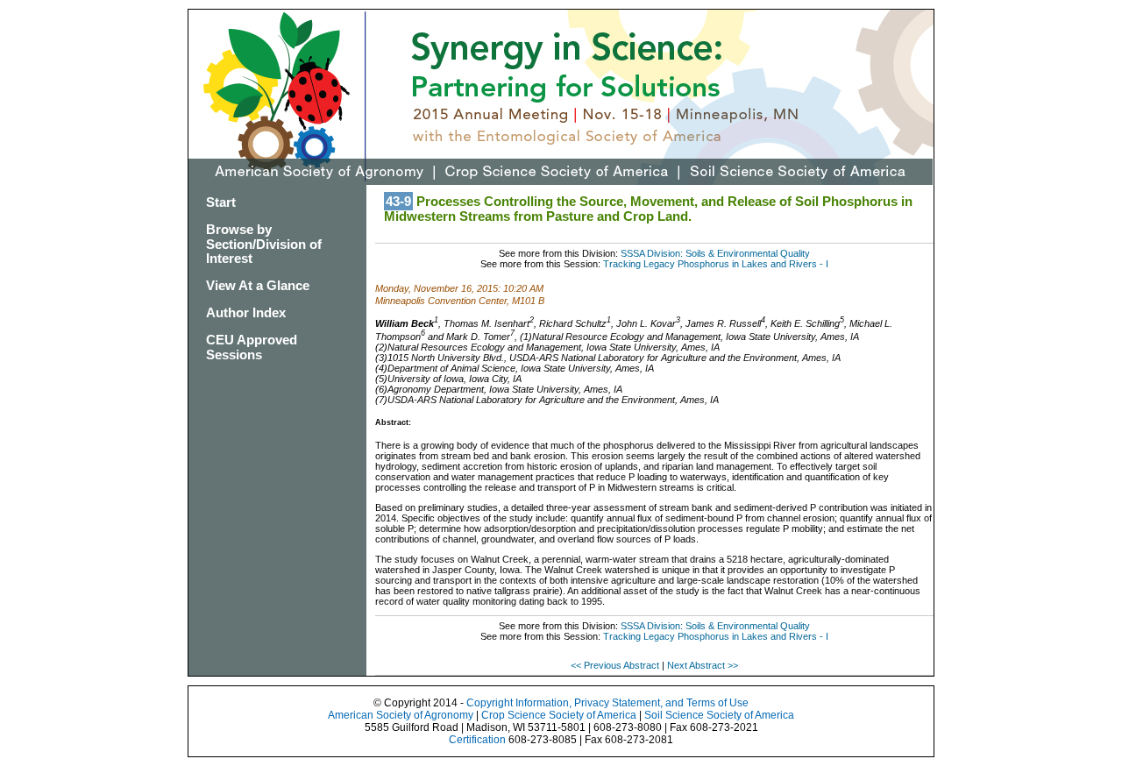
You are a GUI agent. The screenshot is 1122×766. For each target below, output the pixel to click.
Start (221, 202)
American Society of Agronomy (400, 715)
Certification (477, 740)
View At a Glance (257, 285)
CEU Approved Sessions (251, 347)
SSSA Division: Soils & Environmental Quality (715, 253)
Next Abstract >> (702, 665)
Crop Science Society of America (558, 715)
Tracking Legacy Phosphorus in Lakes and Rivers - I (715, 264)
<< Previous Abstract (616, 665)
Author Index (246, 312)
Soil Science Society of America (719, 715)
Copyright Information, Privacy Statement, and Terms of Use (607, 703)
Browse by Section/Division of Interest (264, 244)
